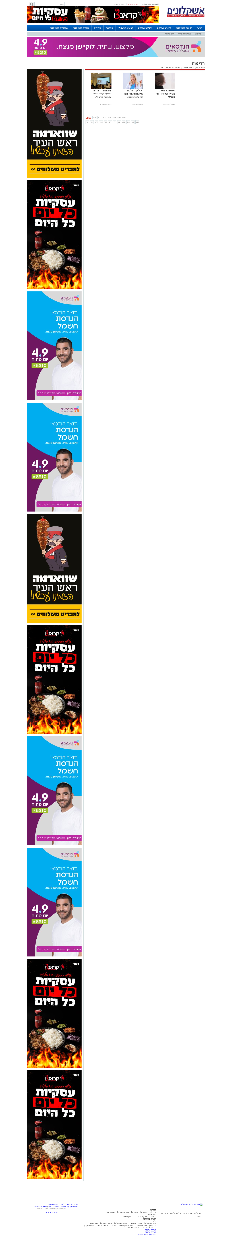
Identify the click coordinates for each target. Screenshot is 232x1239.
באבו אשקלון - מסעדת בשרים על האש (63, 1206)
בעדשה (109, 28)
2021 (99, 117)
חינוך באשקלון (164, 28)
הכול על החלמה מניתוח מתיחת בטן (133, 92)
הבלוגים (153, 1225)
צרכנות (144, 1212)
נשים (114, 1225)
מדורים (97, 28)
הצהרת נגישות (150, 1230)
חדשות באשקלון (184, 28)
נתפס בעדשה (106, 1223)
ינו (87, 122)
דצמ (137, 122)
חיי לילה (153, 1212)
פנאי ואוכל (94, 1223)
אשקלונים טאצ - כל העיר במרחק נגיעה (63, 1204)
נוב (133, 122)
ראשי (199, 28)
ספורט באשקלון (125, 28)
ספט (123, 122)
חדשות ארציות (102, 1225)
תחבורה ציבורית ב (132, 1227)
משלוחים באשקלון (59, 28)
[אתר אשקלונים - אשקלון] (192, 1204)
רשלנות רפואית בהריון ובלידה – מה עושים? (165, 94)
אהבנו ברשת (142, 1225)
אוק (128, 122)
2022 (104, 117)
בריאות (198, 33)
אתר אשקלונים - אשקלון (192, 67)
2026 (124, 117)
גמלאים (135, 1212)
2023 (109, 117)
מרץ (96, 122)
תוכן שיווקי (169, 33)
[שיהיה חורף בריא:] (101, 88)
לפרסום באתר (119, 4)
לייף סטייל (174, 67)
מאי (105, 122)
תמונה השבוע (148, 1227)
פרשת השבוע (123, 1212)
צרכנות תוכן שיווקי (126, 1225)
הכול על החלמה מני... (135, 97)
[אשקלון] (186, 16)
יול (115, 122)
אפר (101, 122)
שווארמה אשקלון (40, 1206)
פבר (92, 122)
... (174, 100)
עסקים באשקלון (81, 28)
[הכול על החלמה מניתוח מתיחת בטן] (133, 88)
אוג (119, 122)
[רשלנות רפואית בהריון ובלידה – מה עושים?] (165, 88)
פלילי (154, 1221)
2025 (119, 117)
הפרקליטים (111, 1212)
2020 (94, 117)
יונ (110, 122)
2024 (114, 117)
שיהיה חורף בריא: (102, 90)
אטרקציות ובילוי (184, 33)
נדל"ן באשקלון (145, 28)
